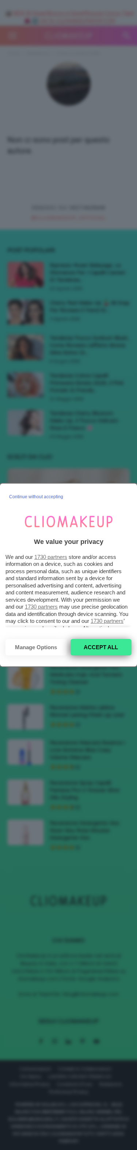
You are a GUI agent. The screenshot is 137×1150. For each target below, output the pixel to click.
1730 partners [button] (50, 557)
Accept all (101, 647)
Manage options (36, 647)
